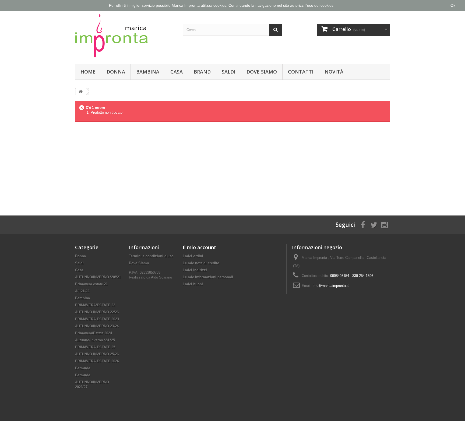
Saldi (228, 71)
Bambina (147, 71)
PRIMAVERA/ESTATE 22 (95, 305)
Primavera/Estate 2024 (93, 333)
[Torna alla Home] (81, 91)
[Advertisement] (232, 164)
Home (88, 71)
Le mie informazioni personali (208, 277)
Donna (116, 71)
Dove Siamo (261, 71)
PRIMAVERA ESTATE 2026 (97, 361)
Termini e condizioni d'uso (151, 256)
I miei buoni (193, 284)
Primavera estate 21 (91, 284)
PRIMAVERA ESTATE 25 (95, 347)
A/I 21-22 (82, 291)
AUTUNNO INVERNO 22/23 (97, 312)
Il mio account (199, 247)
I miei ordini (193, 256)
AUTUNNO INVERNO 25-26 (97, 354)
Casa (176, 71)
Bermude (82, 368)
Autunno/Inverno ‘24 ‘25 (95, 340)
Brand (202, 71)
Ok (452, 5)
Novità (334, 71)
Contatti (300, 71)
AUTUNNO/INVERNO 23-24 (97, 326)
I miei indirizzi (195, 270)
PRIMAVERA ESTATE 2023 (97, 319)
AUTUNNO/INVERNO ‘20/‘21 (98, 277)
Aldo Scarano (161, 277)
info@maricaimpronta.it (331, 286)
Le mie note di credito (201, 263)
